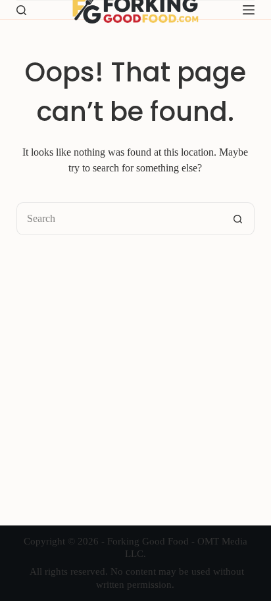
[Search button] (238, 218)
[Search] (21, 10)
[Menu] (249, 10)
